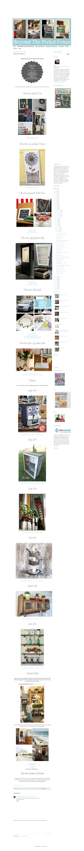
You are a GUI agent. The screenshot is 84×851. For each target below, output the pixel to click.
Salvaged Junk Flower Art (32, 187)
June (57, 221)
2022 (56, 198)
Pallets (20, 48)
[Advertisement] (42, 8)
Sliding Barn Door (32, 281)
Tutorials (15, 48)
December (58, 210)
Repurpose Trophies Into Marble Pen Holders (32, 375)
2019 (56, 203)
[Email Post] (38, 788)
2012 (56, 281)
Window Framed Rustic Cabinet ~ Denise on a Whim (32, 483)
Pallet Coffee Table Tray (32, 284)
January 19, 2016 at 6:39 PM (29, 796)
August (57, 217)
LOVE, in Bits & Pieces (60, 243)
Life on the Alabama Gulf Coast (32, 764)
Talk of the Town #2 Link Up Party (62, 257)
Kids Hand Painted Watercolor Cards (32, 336)
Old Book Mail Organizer (61, 271)
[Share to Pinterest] (45, 788)
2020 (56, 201)
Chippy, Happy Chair (64, 318)
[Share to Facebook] (44, 788)
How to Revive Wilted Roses (32, 373)
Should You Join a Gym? (32, 335)
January (58, 230)
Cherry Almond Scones (32, 232)
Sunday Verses (59, 231)
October (58, 213)
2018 (56, 205)
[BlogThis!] (42, 788)
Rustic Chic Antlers (60, 258)
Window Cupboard (32, 283)
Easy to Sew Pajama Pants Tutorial (32, 338)
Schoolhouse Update (60, 247)
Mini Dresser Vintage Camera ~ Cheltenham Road (32, 434)
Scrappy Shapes (59, 237)
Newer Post (16, 833)
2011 (56, 283)
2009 (56, 287)
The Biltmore (32, 766)
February (58, 228)
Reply (17, 802)
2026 (56, 190)
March (57, 226)
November (58, 212)
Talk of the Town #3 (60, 245)
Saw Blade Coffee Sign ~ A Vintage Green (32, 532)
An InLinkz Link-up (17, 785)
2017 (56, 207)
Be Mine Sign (32, 230)
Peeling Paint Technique (65, 312)
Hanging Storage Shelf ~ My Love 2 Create (32, 618)
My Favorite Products (40, 46)
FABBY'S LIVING (20, 796)
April (57, 224)
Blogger (47, 846)
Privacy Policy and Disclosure (51, 46)
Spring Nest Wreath (64, 342)
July (57, 219)
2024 (56, 194)
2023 (56, 196)
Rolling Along (62, 324)
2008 (56, 288)
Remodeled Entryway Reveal (32, 137)
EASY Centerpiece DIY (60, 233)
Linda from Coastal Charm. (40, 684)
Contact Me (61, 46)
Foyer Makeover (32, 763)
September (58, 215)
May (57, 222)
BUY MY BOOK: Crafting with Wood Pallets (25, 46)
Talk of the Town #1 (60, 268)
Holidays (67, 46)
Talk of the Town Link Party (61, 235)
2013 (56, 279)
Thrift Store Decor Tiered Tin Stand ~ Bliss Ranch (32, 580)
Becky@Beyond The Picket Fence (62, 66)
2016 (56, 208)
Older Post (49, 833)
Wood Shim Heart (32, 231)
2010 (56, 285)
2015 (56, 276)
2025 (56, 192)
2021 (56, 199)
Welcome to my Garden (64, 306)
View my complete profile (59, 82)
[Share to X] (43, 788)
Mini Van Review (32, 333)
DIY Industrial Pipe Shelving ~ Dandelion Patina (32, 667)
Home (14, 46)
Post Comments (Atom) (23, 836)
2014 (56, 278)
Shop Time (32, 767)
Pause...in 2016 (59, 273)
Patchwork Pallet (63, 336)
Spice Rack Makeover (32, 138)
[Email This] (41, 788)
